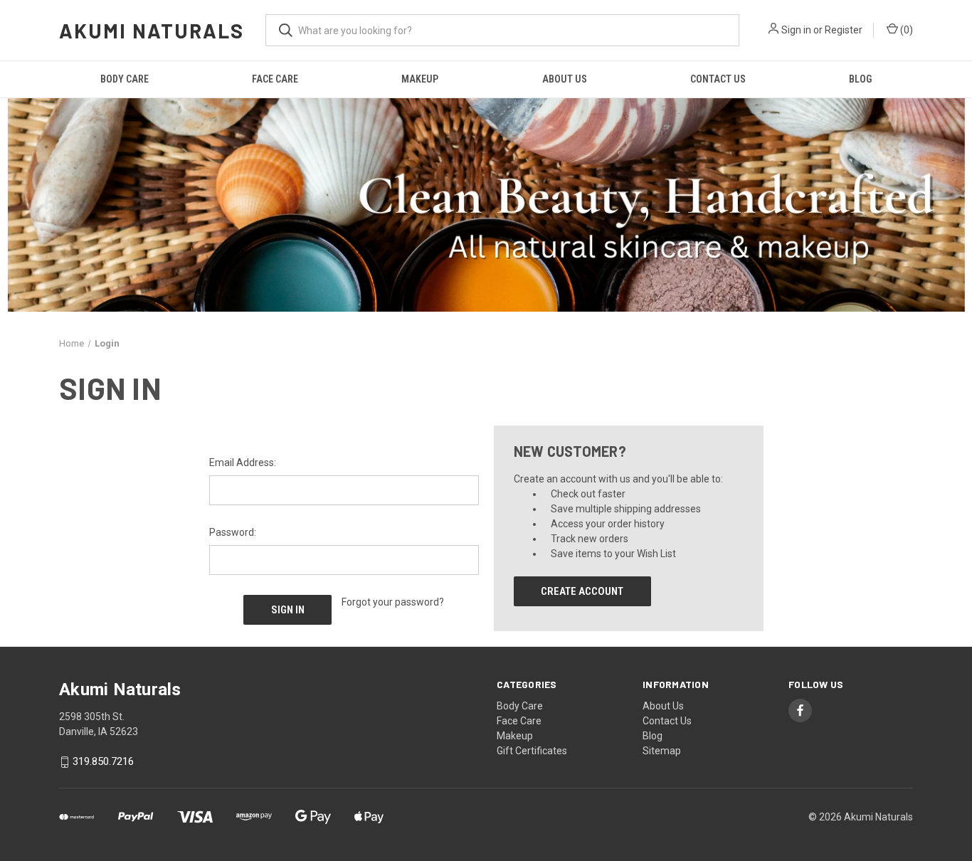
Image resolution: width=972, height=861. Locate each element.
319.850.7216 (103, 762)
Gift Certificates (532, 750)
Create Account (582, 591)
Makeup (419, 79)
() (905, 30)
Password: (232, 532)
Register (843, 30)
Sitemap (662, 750)
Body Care (124, 79)
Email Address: (242, 462)
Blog (860, 79)
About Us (564, 79)
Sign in (796, 30)
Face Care (275, 79)
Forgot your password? (393, 602)
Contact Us (718, 79)
